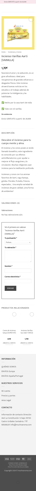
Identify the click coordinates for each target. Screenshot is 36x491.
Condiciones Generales (17, 463)
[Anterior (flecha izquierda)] (2, 486)
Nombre (8, 266)
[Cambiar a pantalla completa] (10, 476)
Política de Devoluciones (18, 467)
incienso (7, 148)
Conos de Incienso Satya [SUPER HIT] (9, 331)
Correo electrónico (12, 276)
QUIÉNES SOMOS (9, 366)
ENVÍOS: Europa (8, 371)
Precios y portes (8, 395)
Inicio (4, 52)
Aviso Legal (6, 400)
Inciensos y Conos (14, 52)
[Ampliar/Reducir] (2, 476)
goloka (4, 181)
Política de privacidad (18, 465)
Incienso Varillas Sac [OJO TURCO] (27, 331)
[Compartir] (17, 476)
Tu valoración (10, 247)
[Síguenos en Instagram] (31, 2)
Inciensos (5, 174)
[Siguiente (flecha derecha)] (10, 486)
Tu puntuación (11, 238)
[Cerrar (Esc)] (25, 476)
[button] (3, 8)
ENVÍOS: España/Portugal (12, 376)
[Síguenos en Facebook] (28, 2)
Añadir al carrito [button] (9, 343)
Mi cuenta (6, 391)
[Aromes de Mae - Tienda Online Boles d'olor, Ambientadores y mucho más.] (18, 8)
